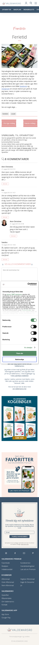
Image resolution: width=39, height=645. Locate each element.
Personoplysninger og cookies (19, 636)
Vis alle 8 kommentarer (18, 264)
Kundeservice (25, 563)
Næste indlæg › (30, 123)
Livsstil (13, 114)
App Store (5, 614)
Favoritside (6, 563)
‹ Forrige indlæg (9, 123)
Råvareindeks (6, 598)
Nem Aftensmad (8, 585)
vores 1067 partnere (14, 294)
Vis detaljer (28, 347)
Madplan (17, 9)
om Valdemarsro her (19, 389)
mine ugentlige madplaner (20, 376)
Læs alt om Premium (28, 569)
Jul (21, 585)
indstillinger (27, 310)
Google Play (6, 618)
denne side (27, 148)
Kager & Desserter (27, 582)
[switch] (34, 326)
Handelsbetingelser (27, 566)
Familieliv (5, 114)
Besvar (5, 184)
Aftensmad (6, 579)
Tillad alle (19, 353)
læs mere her (25, 544)
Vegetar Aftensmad (27, 579)
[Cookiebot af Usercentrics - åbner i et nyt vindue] (28, 284)
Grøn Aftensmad (8, 582)
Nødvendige (19, 359)
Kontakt (4, 605)
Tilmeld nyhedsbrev (19, 536)
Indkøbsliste (29, 9)
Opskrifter (6, 9)
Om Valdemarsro (8, 602)
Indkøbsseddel (7, 569)
